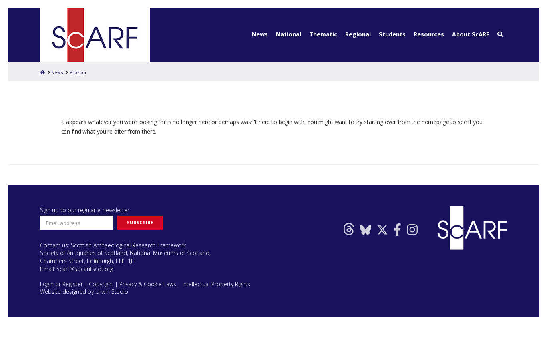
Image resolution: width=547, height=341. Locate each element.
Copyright (101, 284)
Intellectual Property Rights (216, 284)
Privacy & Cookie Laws (147, 284)
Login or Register (61, 284)
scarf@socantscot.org (85, 269)
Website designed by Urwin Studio (84, 291)
